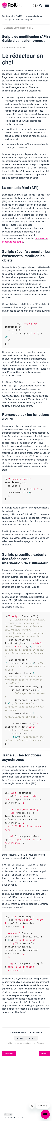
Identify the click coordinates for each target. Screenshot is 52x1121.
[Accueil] (12, 5)
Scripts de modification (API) (19, 19)
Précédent (8, 1053)
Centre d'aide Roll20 (12, 16)
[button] (47, 5)
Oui (21, 1038)
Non (33, 1038)
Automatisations (34, 16)
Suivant (44, 1053)
